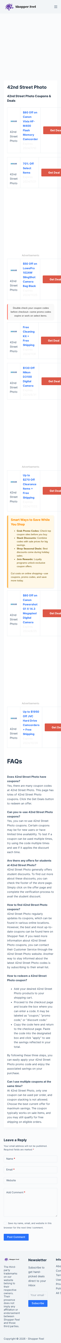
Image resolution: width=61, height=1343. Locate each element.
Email (10, 1169)
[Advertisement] (30, 45)
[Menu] (55, 6)
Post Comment (16, 1237)
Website (11, 1180)
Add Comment (15, 1192)
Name (10, 1158)
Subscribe (38, 1303)
